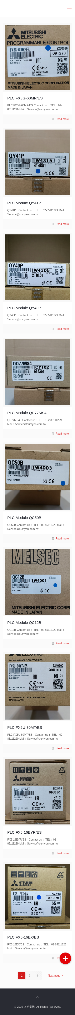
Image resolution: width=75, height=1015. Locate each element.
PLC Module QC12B (24, 623)
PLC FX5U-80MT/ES (24, 727)
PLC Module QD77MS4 (26, 413)
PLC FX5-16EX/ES (23, 937)
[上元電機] (37, 8)
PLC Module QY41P (24, 203)
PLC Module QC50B (24, 518)
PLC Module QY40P (24, 308)
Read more (62, 119)
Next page (54, 975)
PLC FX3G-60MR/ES (25, 98)
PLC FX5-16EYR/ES (24, 832)
